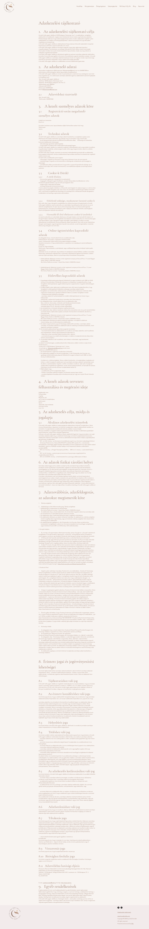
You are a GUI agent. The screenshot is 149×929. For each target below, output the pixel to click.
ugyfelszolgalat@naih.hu (49, 882)
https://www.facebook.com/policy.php (49, 609)
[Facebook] (118, 908)
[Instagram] (121, 908)
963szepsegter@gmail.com (70, 70)
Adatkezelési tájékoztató (124, 912)
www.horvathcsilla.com (59, 45)
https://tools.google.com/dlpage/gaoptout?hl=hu (72, 564)
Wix (132, 923)
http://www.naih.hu (66, 882)
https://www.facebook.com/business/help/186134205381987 (55, 618)
